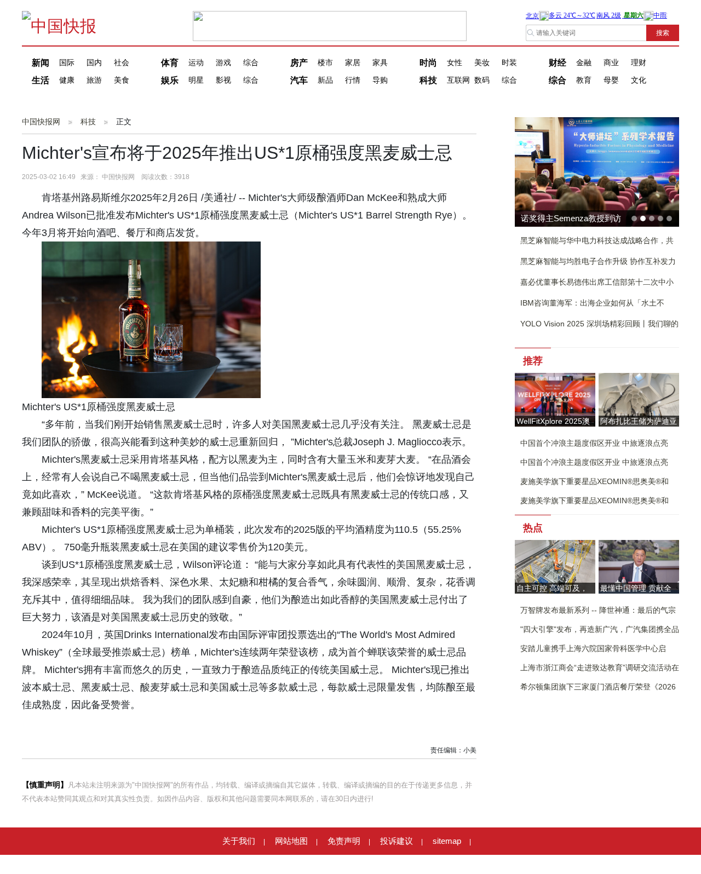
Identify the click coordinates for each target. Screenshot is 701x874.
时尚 (428, 62)
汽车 (299, 80)
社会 (121, 63)
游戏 (223, 63)
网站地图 (291, 841)
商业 (611, 63)
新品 (325, 80)
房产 (299, 62)
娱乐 (170, 80)
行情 (352, 80)
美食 (121, 80)
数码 (482, 80)
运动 (196, 63)
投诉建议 (396, 841)
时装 (509, 63)
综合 (250, 63)
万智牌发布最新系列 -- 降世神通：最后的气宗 (598, 610)
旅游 (94, 80)
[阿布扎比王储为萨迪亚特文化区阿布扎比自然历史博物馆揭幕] (639, 399)
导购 (380, 80)
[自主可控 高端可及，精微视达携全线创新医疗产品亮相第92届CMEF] (555, 566)
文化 (638, 80)
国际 (66, 63)
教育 (583, 80)
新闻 (40, 62)
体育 (170, 62)
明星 (196, 80)
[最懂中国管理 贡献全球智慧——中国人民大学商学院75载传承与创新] (639, 566)
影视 (223, 80)
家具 (380, 63)
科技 (428, 80)
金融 (583, 63)
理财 (638, 63)
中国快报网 (41, 121)
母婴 (611, 80)
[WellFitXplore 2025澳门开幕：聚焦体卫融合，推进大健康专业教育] (555, 399)
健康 (66, 80)
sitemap (447, 841)
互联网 (458, 80)
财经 (557, 62)
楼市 (325, 63)
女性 (454, 63)
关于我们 (238, 841)
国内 (94, 63)
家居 (352, 63)
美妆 (482, 63)
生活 (40, 80)
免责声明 (343, 841)
